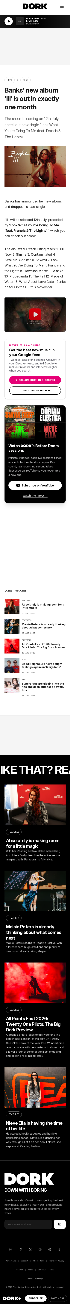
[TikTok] (59, 1249)
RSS (52, 1270)
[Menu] (62, 6)
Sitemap (42, 1270)
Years (30, 1270)
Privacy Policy (56, 1261)
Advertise (11, 1261)
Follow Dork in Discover (35, 380)
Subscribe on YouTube (38, 485)
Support (24, 1261)
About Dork (38, 1261)
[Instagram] (11, 1249)
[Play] (8, 21)
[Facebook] (20, 1249)
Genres (19, 1270)
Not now (57, 1298)
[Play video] (35, 314)
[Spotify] (50, 1249)
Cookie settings (35, 1279)
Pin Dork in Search (35, 390)
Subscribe (36, 1298)
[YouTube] (40, 1249)
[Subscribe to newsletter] (60, 1224)
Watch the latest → (35, 495)
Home (9, 80)
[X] (30, 1249)
